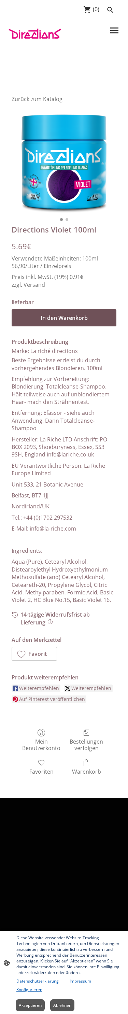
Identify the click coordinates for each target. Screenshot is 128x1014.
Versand (34, 284)
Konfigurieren (29, 989)
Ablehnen (62, 1005)
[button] (34, 654)
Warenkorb (86, 771)
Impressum (80, 981)
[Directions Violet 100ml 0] (64, 162)
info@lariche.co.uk (70, 454)
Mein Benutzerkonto (41, 744)
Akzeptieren (30, 1005)
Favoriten (41, 771)
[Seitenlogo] (35, 33)
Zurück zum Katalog (37, 99)
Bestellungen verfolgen (86, 744)
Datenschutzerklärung (37, 981)
